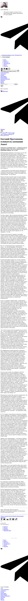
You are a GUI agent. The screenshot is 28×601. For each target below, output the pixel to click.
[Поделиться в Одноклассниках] (10, 519)
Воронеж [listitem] (3, 80)
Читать (5, 64)
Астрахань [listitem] (3, 73)
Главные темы (11, 132)
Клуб (4, 59)
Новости (5, 526)
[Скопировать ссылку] (16, 519)
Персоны (5, 66)
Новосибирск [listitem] (4, 77)
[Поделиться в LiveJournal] (13, 519)
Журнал (5, 60)
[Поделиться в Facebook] (2, 519)
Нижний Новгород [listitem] (5, 79)
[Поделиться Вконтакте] (7, 519)
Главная (4, 132)
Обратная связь (7, 530)
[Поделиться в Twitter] (4, 519)
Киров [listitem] (2, 81)
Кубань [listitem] (2, 75)
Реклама (5, 528)
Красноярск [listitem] (3, 76)
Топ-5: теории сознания (6, 134)
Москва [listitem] (2, 82)
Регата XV (6, 62)
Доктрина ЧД (6, 63)
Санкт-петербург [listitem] (5, 72)
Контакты (5, 529)
